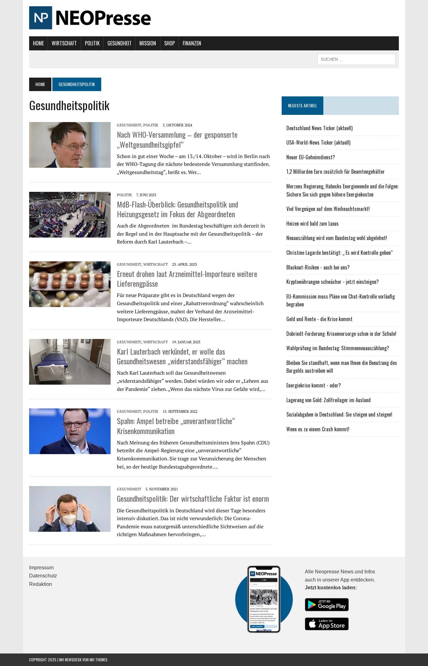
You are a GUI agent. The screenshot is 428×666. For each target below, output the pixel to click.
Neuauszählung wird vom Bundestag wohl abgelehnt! (336, 238)
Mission (147, 43)
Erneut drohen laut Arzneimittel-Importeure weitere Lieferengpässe (187, 278)
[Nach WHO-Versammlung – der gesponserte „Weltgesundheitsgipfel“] (70, 144)
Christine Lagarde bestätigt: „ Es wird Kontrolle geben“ (339, 252)
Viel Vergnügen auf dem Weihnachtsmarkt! (328, 209)
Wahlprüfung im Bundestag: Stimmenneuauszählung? (337, 348)
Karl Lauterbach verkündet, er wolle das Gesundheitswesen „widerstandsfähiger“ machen (182, 356)
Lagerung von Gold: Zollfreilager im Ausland (328, 400)
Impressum (41, 567)
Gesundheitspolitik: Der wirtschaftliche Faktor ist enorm (193, 498)
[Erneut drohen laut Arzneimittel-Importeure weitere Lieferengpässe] (70, 283)
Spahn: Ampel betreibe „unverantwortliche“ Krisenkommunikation (176, 425)
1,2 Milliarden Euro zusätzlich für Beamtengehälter (335, 171)
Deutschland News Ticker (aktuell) (319, 128)
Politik (92, 43)
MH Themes (98, 659)
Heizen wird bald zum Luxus (312, 223)
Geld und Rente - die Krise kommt (319, 319)
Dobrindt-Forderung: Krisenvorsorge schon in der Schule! (341, 333)
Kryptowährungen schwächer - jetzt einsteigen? (332, 281)
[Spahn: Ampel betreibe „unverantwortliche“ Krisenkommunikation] (70, 430)
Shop (169, 43)
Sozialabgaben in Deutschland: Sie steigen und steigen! (339, 414)
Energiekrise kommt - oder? (313, 385)
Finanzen (192, 43)
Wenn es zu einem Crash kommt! (317, 429)
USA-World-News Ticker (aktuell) (318, 142)
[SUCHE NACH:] (356, 58)
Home (38, 43)
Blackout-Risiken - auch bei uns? (318, 267)
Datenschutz (43, 575)
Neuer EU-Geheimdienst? (310, 157)
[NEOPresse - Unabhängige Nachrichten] (214, 18)
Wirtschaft (64, 43)
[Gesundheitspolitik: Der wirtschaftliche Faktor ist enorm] (70, 508)
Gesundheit (119, 43)
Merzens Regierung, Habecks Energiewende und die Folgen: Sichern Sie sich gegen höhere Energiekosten (342, 190)
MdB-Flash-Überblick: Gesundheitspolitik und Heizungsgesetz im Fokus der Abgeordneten (177, 208)
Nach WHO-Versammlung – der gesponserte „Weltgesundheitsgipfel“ (177, 139)
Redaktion (40, 584)
